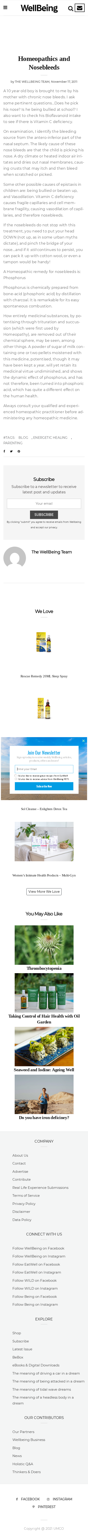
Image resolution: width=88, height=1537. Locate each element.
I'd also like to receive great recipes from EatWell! (43, 775)
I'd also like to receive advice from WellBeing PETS (43, 778)
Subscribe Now (44, 786)
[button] (44, 752)
